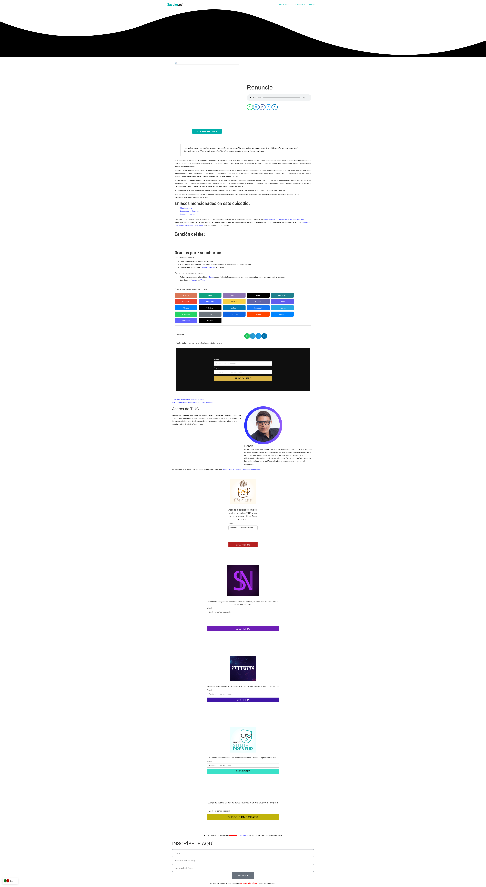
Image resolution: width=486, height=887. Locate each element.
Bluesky (282, 314)
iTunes (211, 277)
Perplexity (282, 295)
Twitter (204, 267)
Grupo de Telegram (187, 214)
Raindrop (234, 314)
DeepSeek (210, 301)
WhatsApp (186, 314)
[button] (316, 4)
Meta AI (186, 308)
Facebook (258, 308)
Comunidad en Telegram (189, 211)
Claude (186, 295)
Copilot (258, 301)
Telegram (211, 267)
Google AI (186, 301)
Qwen (282, 301)
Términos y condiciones (251, 469)
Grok (258, 295)
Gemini (234, 295)
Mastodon (186, 320)
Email (210, 314)
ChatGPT (210, 295)
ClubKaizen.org (186, 208)
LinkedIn (234, 308)
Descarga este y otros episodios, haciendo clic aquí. (284, 219)
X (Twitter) (210, 308)
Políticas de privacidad (232, 469)
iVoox (202, 280)
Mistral (234, 301)
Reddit (258, 314)
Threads (210, 320)
